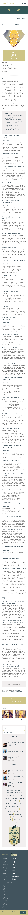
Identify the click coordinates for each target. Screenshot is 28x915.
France (13, 806)
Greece (7, 808)
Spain (19, 819)
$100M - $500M (10, 795)
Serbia (14, 819)
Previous (18, 18)
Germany (19, 806)
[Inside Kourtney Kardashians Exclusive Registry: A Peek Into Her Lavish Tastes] (5, 743)
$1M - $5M (10, 790)
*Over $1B (6, 798)
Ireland (16, 808)
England (20, 803)
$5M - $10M (18, 790)
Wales (21, 822)
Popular (14, 737)
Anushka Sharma (7, 720)
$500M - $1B (19, 795)
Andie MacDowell (20, 720)
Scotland (9, 819)
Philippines (7, 816)
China (22, 800)
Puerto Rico (21, 816)
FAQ (6, 131)
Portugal (14, 816)
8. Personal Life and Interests (12, 129)
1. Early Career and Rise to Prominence (14, 115)
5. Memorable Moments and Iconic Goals (13, 123)
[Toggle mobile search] (22, 3)
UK (13, 822)
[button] (3, 715)
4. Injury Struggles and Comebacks (13, 121)
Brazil (11, 800)
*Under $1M (14, 798)
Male (8, 65)
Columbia (8, 803)
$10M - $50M (9, 792)
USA (17, 822)
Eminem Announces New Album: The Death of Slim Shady (15, 757)
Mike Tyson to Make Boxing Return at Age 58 (15, 771)
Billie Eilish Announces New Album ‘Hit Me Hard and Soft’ (16, 750)
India (12, 808)
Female (8, 806)
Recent (14, 765)
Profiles (15, 690)
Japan (9, 811)
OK (23, 912)
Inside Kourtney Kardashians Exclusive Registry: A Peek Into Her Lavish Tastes (16, 744)
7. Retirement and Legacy (11, 128)
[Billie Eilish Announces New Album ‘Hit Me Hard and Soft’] (5, 750)
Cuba (14, 803)
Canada (17, 800)
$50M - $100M (12, 691)
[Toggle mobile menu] (25, 3)
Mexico (18, 811)
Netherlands (20, 691)
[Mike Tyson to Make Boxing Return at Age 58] (5, 770)
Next (23, 18)
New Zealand (18, 814)
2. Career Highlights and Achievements (10, 117)
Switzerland (8, 822)
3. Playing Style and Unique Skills (13, 119)
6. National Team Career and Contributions (12, 126)
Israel (21, 808)
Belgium (6, 800)
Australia (21, 798)
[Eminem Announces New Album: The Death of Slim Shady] (5, 757)
